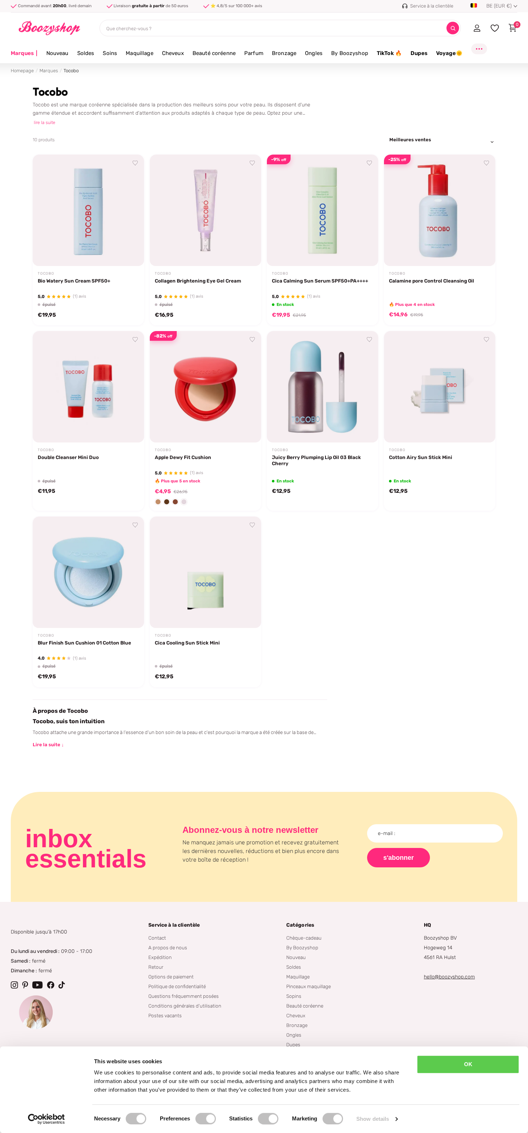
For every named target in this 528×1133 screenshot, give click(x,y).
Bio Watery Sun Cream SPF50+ (74, 281)
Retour (155, 967)
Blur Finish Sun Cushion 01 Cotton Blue (84, 643)
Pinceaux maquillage (308, 986)
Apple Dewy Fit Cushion (183, 457)
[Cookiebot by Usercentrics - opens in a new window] (46, 1119)
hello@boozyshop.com (449, 977)
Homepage (22, 70)
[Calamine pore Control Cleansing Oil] (439, 210)
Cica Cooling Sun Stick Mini (187, 643)
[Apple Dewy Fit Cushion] (205, 386)
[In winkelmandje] (364, 252)
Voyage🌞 (449, 53)
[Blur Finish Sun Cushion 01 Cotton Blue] (88, 572)
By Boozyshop (349, 53)
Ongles (314, 53)
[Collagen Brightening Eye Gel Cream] (205, 210)
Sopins (293, 996)
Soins (110, 53)
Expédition (160, 957)
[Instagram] (14, 984)
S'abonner (398, 857)
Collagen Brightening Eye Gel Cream (198, 281)
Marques (24, 53)
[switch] (205, 1118)
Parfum (253, 53)
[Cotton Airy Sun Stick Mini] (439, 386)
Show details (372, 1119)
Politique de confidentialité (177, 986)
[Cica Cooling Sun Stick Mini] (205, 572)
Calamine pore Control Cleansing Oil (431, 281)
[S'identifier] (476, 28)
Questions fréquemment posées (183, 996)
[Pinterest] (25, 984)
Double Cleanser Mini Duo (68, 457)
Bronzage (284, 53)
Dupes (419, 53)
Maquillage (139, 53)
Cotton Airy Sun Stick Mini (420, 457)
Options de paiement (171, 977)
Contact (157, 938)
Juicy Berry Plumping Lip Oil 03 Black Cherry (316, 460)
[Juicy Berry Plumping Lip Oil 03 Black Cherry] (322, 386)
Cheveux (173, 53)
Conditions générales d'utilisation (184, 1006)
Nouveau (57, 53)
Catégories (300, 925)
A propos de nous (167, 947)
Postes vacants (165, 1015)
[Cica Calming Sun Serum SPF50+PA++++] (322, 210)
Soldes (85, 53)
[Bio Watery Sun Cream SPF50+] (88, 210)
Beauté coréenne (214, 53)
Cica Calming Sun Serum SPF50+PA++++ (320, 281)
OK (468, 1064)
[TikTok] (62, 984)
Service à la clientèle (174, 925)
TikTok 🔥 (389, 53)
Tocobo (46, 273)
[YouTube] (37, 984)
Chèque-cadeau (303, 938)
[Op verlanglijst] (135, 163)
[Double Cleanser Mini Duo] (88, 386)
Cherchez (452, 28)
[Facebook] (50, 984)
